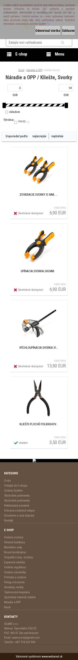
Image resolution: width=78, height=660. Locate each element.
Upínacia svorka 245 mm (37, 271)
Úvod (21, 70)
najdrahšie (57, 136)
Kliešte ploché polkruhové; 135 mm (39, 424)
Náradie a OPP (34, 70)
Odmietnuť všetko (47, 31)
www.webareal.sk (52, 656)
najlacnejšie (39, 136)
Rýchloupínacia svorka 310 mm (39, 348)
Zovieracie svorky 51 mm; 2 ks (39, 195)
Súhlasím (68, 31)
